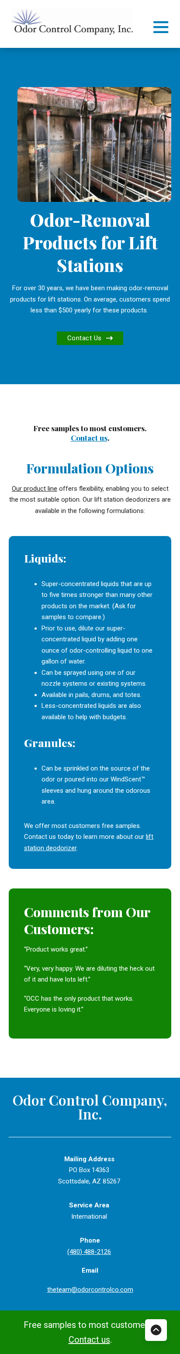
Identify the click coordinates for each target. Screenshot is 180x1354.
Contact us (89, 437)
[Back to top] (156, 1330)
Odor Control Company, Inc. (90, 1107)
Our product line (34, 489)
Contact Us (84, 338)
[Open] (160, 26)
